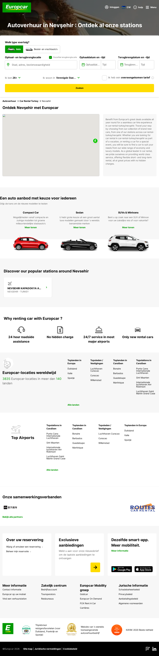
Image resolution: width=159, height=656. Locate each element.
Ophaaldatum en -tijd (92, 57)
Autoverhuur (9, 101)
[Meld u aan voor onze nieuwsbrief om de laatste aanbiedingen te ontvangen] (95, 567)
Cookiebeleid (70, 648)
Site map (27, 648)
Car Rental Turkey (29, 101)
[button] (95, 141)
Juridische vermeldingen (47, 648)
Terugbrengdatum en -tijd (134, 57)
